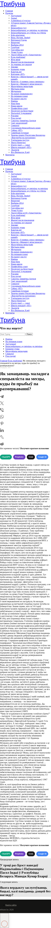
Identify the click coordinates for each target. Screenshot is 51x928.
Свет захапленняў (19, 123)
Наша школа (16, 106)
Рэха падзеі (16, 118)
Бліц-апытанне (18, 35)
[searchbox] (12, 334)
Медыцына (16, 91)
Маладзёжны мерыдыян (22, 86)
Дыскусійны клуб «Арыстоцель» (26, 55)
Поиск (29, 334)
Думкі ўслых (17, 52)
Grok (31, 457)
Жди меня (15, 59)
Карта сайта (10, 905)
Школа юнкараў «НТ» (21, 147)
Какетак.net (16, 72)
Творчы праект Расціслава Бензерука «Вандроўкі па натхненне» (28, 136)
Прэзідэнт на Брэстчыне (22, 111)
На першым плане (19, 96)
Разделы (9, 13)
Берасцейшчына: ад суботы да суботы (28, 33)
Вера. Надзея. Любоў (20, 37)
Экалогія (15, 150)
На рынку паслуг (19, 98)
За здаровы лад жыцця (21, 64)
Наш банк (15, 103)
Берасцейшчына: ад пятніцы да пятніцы (29, 30)
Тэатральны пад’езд (20, 140)
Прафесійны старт (19, 108)
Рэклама (14, 116)
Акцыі (14, 18)
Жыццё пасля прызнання (22, 62)
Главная (9, 11)
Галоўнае (15, 47)
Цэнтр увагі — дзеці (20, 145)
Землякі (14, 67)
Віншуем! (15, 42)
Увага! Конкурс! (18, 142)
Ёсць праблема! (18, 57)
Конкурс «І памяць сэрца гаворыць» (27, 81)
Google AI (42, 457)
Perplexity (19, 457)
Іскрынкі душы (18, 69)
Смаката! (15, 125)
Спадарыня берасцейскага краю (26, 128)
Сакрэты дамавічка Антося (23, 120)
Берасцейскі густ (19, 28)
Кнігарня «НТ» (18, 74)
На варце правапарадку (22, 94)
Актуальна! (16, 16)
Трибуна (12, 3)
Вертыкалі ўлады (19, 40)
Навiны (14, 101)
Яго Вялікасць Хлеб (20, 152)
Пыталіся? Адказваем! (21, 113)
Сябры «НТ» (17, 130)
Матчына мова (17, 89)
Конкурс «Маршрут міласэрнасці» (27, 84)
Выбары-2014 (17, 45)
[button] (4, 920)
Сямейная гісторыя (20, 133)
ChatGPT (6, 457)
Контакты (10, 155)
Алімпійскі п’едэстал (20, 20)
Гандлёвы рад (17, 50)
